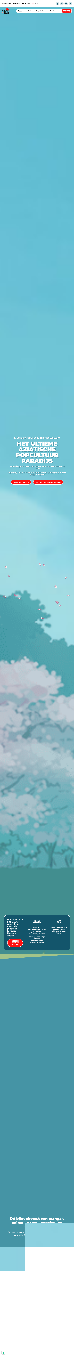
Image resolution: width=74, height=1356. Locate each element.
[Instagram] (62, 3)
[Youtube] (66, 3)
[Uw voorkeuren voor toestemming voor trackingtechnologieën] (3, 1352)
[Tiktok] (70, 3)
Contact (16, 3)
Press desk (26, 3)
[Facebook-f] (57, 3)
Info (29, 11)
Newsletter (6, 3)
